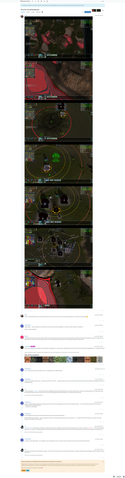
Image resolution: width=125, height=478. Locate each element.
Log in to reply (87, 11)
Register (23, 470)
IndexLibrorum (27, 346)
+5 (102, 10)
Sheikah (26, 336)
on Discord (35, 391)
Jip (25, 389)
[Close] (103, 461)
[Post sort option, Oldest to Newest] (82, 12)
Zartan (26, 15)
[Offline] (22, 16)
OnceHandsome (28, 325)
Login (28, 470)
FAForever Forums (25, 1)
